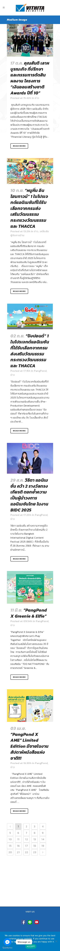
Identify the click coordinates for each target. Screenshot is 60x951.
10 (10, 839)
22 (26, 852)
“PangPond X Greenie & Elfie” (28, 613)
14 (42, 839)
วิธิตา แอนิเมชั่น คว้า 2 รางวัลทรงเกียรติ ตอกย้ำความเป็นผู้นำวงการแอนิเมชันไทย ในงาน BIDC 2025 (29, 495)
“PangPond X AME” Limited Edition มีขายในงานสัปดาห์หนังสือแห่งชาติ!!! (29, 746)
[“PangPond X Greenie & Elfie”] (30, 587)
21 (18, 852)
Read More (19, 146)
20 (10, 852)
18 (34, 846)
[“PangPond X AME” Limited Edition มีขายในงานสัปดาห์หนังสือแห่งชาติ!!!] (30, 705)
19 (42, 846)
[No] (56, 941)
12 (26, 839)
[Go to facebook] (7, 942)
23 (34, 852)
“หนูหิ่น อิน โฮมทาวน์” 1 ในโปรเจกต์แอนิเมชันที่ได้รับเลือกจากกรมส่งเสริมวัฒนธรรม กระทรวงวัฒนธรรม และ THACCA (29, 208)
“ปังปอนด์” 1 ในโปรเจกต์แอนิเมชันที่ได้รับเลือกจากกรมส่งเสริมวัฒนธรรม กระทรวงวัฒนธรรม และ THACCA (29, 351)
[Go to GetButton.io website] (7, 948)
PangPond (40, 371)
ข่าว (37, 98)
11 (18, 839)
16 (18, 846)
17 (26, 846)
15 (10, 846)
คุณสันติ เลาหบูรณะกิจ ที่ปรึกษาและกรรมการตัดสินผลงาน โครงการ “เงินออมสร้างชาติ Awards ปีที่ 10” (29, 78)
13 (34, 839)
